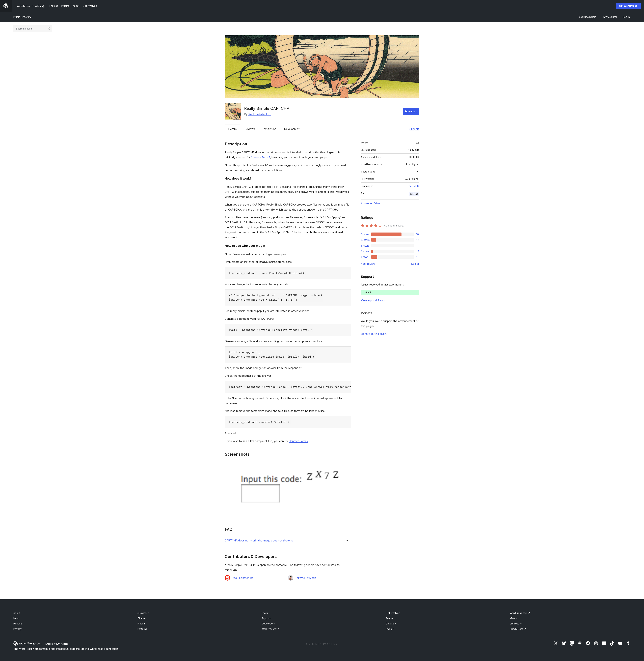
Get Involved (393, 613)
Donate (391, 623)
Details (232, 129)
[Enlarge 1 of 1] (346, 464)
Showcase (143, 613)
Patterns (142, 628)
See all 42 (414, 186)
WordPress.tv (270, 628)
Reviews (250, 129)
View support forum (373, 300)
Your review (368, 263)
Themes (142, 618)
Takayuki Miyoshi (305, 578)
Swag (390, 628)
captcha (414, 194)
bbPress (516, 623)
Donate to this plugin (374, 333)
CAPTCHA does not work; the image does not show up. (259, 540)
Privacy (17, 628)
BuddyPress (518, 628)
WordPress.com (520, 613)
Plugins (141, 623)
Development (292, 129)
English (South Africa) (56, 643)
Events (389, 618)
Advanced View (370, 203)
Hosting (17, 623)
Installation (269, 129)
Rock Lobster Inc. (259, 114)
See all (415, 263)
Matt (514, 618)
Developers (268, 623)
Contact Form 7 (260, 157)
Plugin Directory (22, 16)
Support (414, 129)
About (16, 613)
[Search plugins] (49, 28)
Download (411, 111)
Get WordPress (628, 5)
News (16, 618)
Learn (265, 613)
